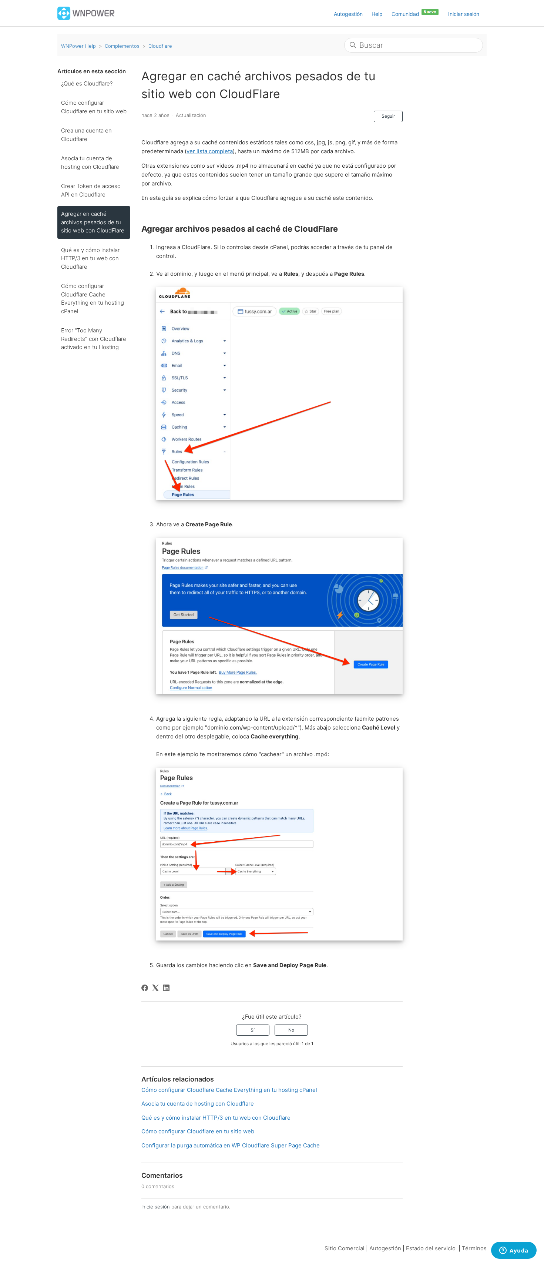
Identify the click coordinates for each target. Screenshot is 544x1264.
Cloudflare (160, 46)
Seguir (388, 116)
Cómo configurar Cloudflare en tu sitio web (94, 107)
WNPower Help (78, 46)
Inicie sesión (155, 1207)
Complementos (122, 46)
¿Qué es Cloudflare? (87, 83)
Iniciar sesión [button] (463, 14)
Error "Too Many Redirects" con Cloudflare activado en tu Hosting (93, 339)
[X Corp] (155, 988)
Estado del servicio (431, 1248)
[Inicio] (86, 12)
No (291, 1030)
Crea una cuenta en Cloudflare (86, 135)
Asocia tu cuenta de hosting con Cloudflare (90, 162)
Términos (474, 1248)
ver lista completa (210, 151)
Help (377, 14)
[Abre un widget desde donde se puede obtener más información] (514, 1251)
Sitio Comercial (345, 1248)
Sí (253, 1030)
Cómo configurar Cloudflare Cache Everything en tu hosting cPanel (92, 298)
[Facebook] (144, 988)
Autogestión (348, 14)
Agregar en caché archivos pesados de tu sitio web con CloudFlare (92, 222)
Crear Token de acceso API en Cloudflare (91, 190)
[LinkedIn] (166, 988)
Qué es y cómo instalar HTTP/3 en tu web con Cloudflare (90, 258)
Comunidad (406, 14)
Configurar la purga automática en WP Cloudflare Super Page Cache (230, 1145)
